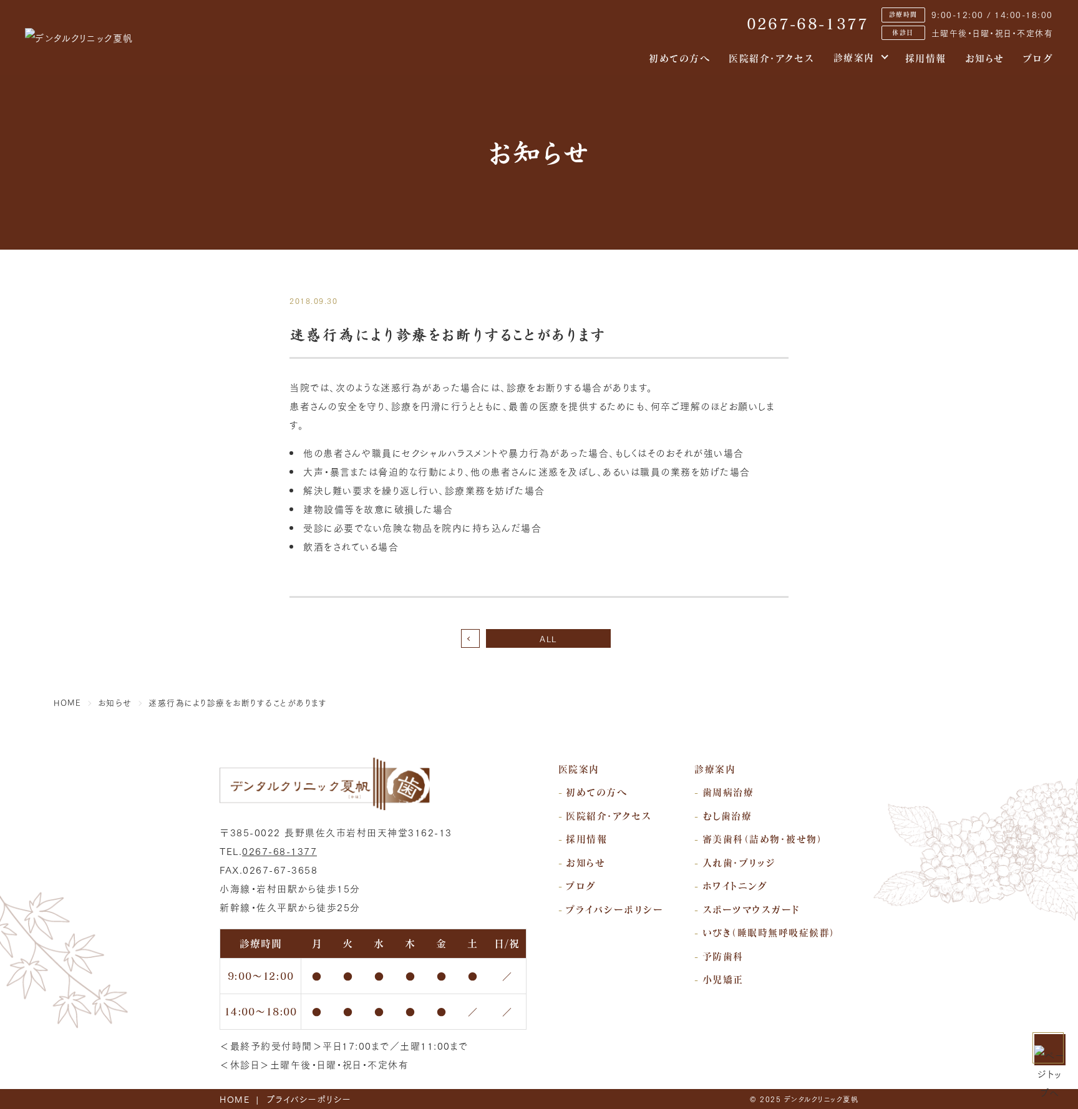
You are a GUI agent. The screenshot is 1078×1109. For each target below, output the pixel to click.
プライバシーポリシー (614, 909)
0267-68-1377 (808, 23)
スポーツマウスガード (751, 909)
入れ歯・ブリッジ (739, 862)
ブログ (1038, 58)
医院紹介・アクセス (772, 58)
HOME (235, 1099)
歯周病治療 (728, 792)
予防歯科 (723, 956)
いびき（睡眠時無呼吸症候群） (769, 932)
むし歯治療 (727, 815)
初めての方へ (679, 58)
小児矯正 (723, 979)
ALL (548, 638)
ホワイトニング (735, 885)
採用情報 (925, 58)
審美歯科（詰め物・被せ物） (762, 838)
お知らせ (984, 58)
